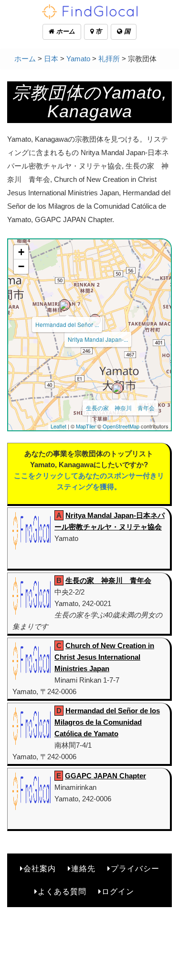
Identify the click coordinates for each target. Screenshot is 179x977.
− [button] (21, 266)
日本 (51, 59)
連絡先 (83, 869)
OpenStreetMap (121, 426)
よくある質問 (62, 891)
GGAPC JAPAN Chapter (105, 776)
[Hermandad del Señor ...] (64, 305)
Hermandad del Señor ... (67, 324)
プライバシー (135, 869)
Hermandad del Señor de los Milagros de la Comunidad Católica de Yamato (107, 722)
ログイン (118, 891)
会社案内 (39, 869)
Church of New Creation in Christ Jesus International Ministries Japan (104, 657)
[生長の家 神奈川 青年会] (117, 388)
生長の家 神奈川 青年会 (120, 408)
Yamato (78, 59)
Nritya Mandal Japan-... (98, 339)
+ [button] (21, 252)
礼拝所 (109, 59)
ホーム (64, 31)
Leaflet (58, 426)
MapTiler (86, 426)
